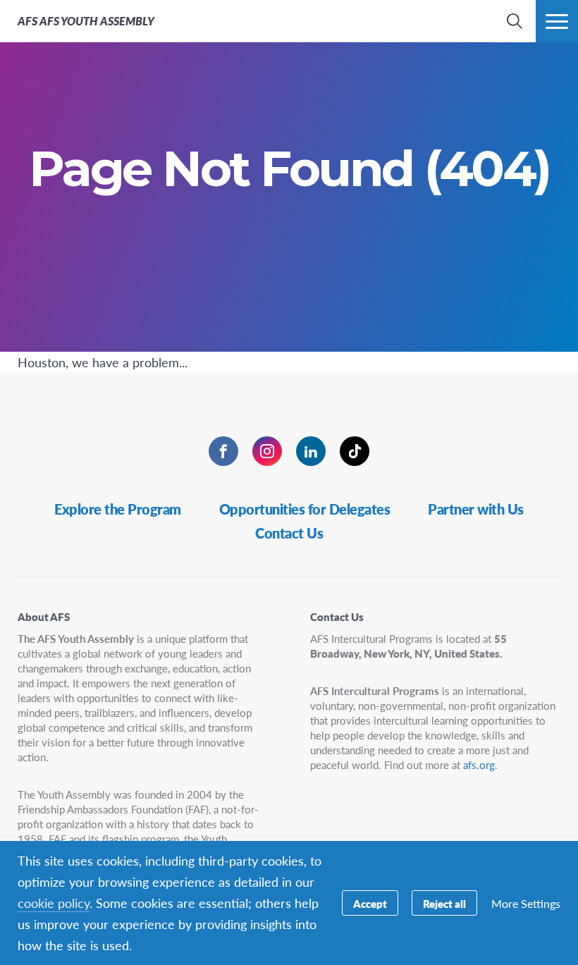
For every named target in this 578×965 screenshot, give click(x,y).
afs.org (479, 764)
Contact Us (289, 533)
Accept (370, 903)
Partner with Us (476, 509)
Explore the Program (117, 509)
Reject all (444, 903)
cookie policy (54, 902)
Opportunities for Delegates (305, 509)
